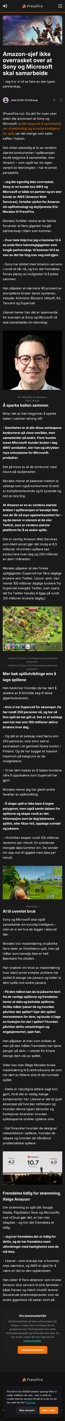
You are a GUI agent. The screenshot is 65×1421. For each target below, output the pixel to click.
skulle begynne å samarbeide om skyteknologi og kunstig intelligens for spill (32, 128)
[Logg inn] (5, 6)
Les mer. (31, 1402)
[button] (32, 1333)
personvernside (32, 1340)
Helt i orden (48, 1410)
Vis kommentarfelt (32, 1349)
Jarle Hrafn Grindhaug (24, 100)
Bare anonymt (26, 1410)
